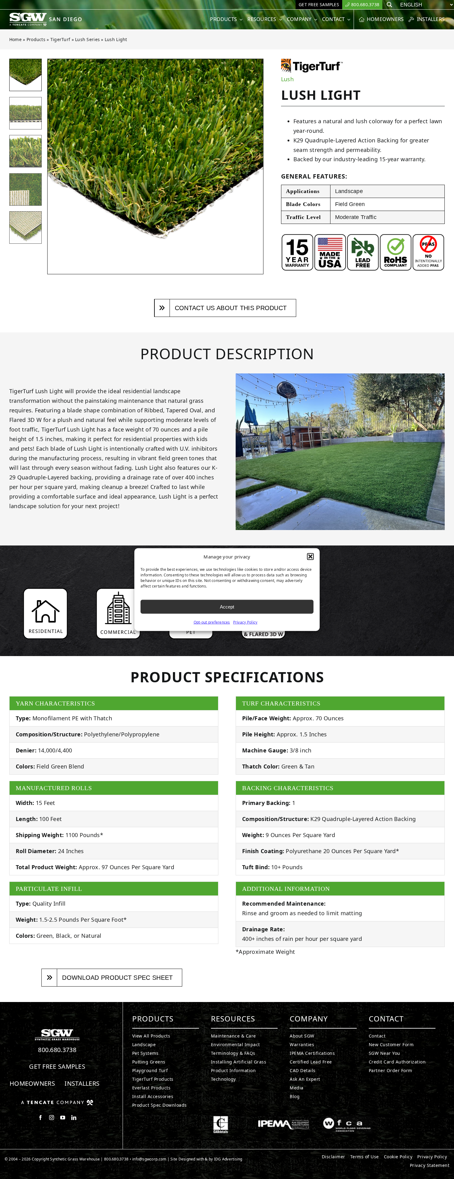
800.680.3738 (57, 1050)
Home (15, 39)
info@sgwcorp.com (149, 1159)
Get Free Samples (57, 1066)
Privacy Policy (245, 622)
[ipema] (283, 1118)
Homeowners (32, 1083)
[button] (310, 557)
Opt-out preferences (212, 622)
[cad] (220, 1118)
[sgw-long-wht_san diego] (47, 15)
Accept (227, 606)
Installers (82, 1083)
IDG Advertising (228, 1159)
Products (36, 39)
